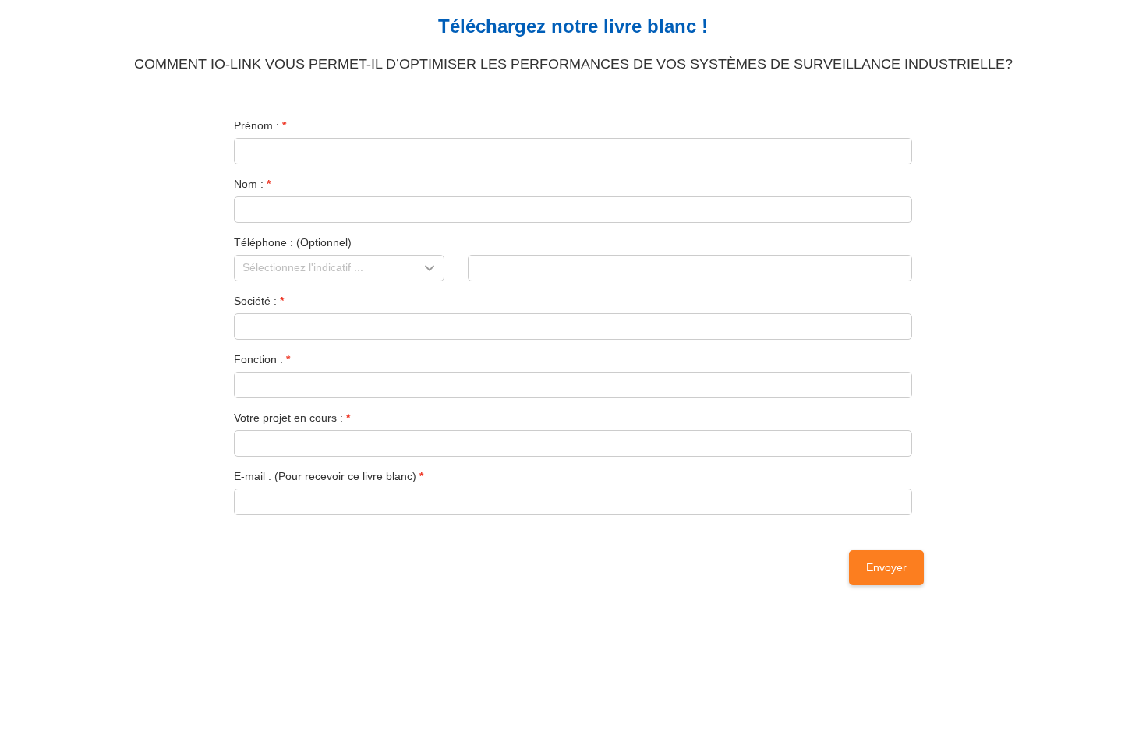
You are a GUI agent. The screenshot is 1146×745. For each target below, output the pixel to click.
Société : (255, 301)
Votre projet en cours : (288, 417)
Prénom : (256, 125)
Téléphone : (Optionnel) (293, 242)
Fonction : (258, 359)
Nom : (249, 184)
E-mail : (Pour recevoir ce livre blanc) (325, 476)
